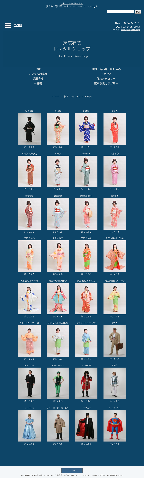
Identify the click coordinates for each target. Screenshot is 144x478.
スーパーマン (115, 408)
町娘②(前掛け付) (29, 153)
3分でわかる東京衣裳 (72, 3)
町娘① (58, 153)
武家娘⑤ (86, 153)
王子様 (115, 365)
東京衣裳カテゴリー (106, 83)
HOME (55, 96)
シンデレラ (29, 408)
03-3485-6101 (131, 23)
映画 (89, 96)
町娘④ (86, 111)
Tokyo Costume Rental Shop (72, 56)
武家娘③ (29, 196)
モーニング (29, 365)
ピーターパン (58, 365)
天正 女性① (86, 238)
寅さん (115, 323)
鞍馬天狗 (29, 111)
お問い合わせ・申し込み (106, 69)
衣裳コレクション (73, 96)
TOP (38, 69)
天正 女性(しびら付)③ (29, 323)
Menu (18, 25)
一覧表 (38, 83)
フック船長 (86, 365)
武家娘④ (115, 153)
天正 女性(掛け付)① (86, 281)
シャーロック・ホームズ (58, 408)
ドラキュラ (86, 408)
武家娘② (58, 196)
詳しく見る (29, 147)
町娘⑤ (58, 111)
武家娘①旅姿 (86, 196)
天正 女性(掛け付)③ (29, 281)
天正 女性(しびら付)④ (114, 281)
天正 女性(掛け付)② (58, 281)
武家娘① (115, 196)
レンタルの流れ (38, 73)
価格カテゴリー (106, 78)
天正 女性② (58, 238)
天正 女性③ (29, 238)
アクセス (106, 73)
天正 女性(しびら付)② (58, 323)
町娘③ (115, 111)
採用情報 (37, 78)
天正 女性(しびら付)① (86, 323)
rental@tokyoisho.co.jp (130, 30)
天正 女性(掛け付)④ (114, 238)
